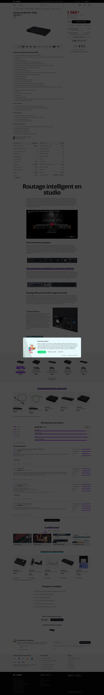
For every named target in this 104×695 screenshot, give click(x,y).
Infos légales (64, 355)
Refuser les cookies (52, 351)
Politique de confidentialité (72, 355)
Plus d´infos (60, 351)
